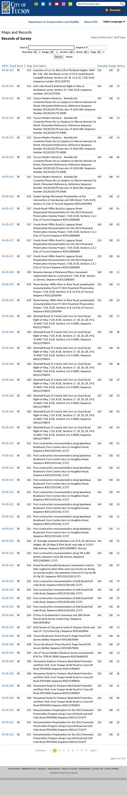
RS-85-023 (8, 553)
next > (94, 750)
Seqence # (81, 47)
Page (93, 52)
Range (45, 52)
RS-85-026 (8, 615)
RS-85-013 (8, 70)
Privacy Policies (112, 769)
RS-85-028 (8, 636)
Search (23, 47)
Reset (69, 57)
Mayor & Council (69, 769)
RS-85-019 (8, 284)
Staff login (119, 37)
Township (27, 52)
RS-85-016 (8, 196)
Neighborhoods (29, 769)
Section (64, 52)
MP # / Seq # (9, 66)
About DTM (91, 22)
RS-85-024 (8, 565)
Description (39, 66)
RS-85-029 (8, 653)
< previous (40, 750)
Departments (54, 769)
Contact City (97, 769)
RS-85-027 (8, 627)
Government (14, 769)
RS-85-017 (8, 208)
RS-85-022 (8, 541)
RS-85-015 (8, 98)
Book (79, 52)
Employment (84, 769)
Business (42, 769)
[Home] (16, 7)
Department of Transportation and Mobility (53, 22)
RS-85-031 (8, 710)
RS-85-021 (8, 443)
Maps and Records (17, 33)
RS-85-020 (8, 316)
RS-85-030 (8, 661)
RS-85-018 (8, 272)
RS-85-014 (8, 86)
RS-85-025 (8, 581)
